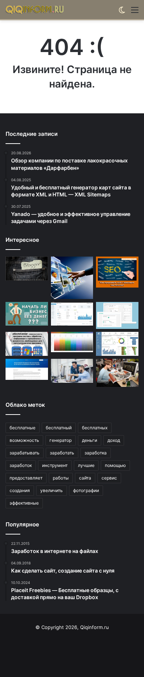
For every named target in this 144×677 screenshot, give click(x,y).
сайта (85, 478)
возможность (24, 440)
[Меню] (134, 12)
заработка (96, 453)
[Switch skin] (122, 12)
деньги (89, 440)
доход (113, 440)
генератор (60, 440)
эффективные (24, 503)
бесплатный (59, 427)
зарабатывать (25, 453)
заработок (21, 465)
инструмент (55, 465)
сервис (109, 478)
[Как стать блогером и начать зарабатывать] (27, 269)
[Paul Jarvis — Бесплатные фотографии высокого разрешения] (72, 278)
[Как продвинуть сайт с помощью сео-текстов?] (117, 272)
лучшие (86, 465)
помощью (115, 465)
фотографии (86, 490)
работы (61, 478)
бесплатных (94, 427)
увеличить (51, 490)
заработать (62, 453)
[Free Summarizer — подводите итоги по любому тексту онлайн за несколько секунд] (27, 369)
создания (20, 490)
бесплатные (22, 427)
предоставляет (26, 478)
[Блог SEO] (35, 9)
